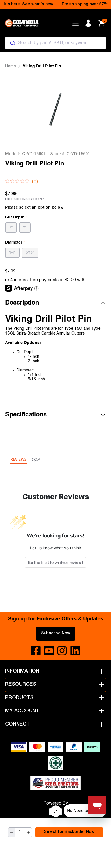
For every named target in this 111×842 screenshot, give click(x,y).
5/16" (30, 252)
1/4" (12, 252)
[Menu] (75, 23)
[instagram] (62, 650)
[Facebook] (35, 650)
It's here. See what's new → (31, 5)
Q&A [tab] (36, 459)
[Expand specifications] (103, 415)
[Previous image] (17, 110)
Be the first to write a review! (55, 562)
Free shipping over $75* (85, 5)
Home (10, 66)
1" (11, 227)
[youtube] (49, 650)
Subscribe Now (55, 633)
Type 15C (73, 329)
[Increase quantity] (28, 832)
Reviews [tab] (18, 459)
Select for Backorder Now (69, 832)
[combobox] (55, 43)
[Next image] (94, 110)
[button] (55, 303)
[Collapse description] (103, 303)
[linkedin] (75, 650)
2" (25, 227)
